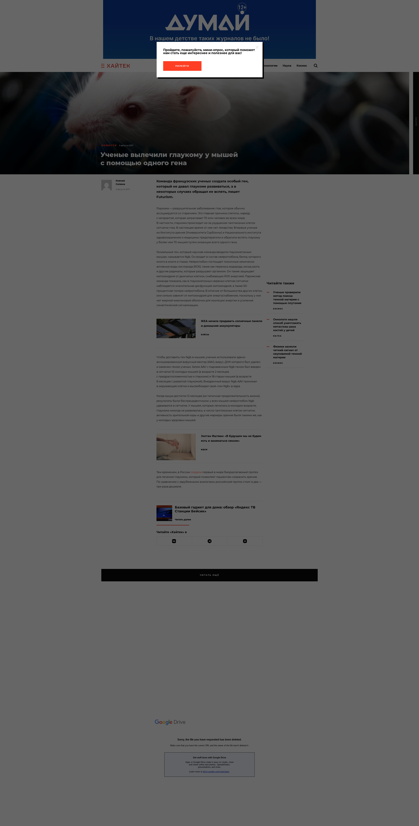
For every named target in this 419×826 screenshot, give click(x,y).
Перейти (182, 66)
